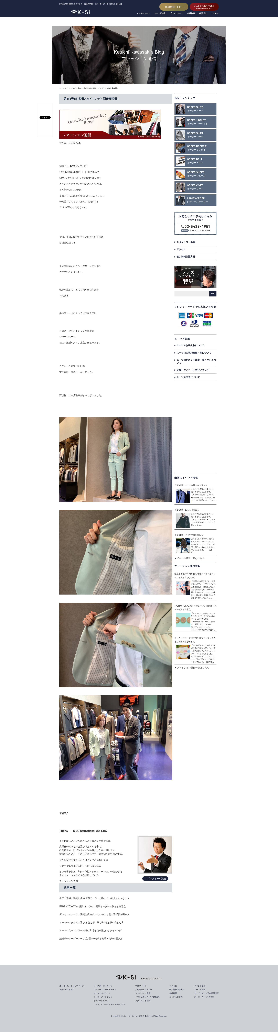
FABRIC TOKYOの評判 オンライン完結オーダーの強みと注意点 (92, 906)
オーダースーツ (143, 13)
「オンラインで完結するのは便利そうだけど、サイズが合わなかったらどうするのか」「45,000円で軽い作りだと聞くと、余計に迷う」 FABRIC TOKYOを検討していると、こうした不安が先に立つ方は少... (203, 621)
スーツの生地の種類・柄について (194, 352)
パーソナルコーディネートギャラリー (110, 1004)
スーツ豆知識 (159, 13)
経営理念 (203, 13)
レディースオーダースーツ (105, 989)
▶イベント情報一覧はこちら (189, 558)
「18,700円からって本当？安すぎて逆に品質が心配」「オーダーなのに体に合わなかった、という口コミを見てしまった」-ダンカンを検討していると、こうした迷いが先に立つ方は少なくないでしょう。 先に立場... (203, 653)
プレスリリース (176, 13)
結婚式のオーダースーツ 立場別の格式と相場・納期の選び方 (90, 938)
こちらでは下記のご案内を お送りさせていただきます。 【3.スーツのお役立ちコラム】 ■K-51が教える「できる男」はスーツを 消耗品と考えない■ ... (203, 494)
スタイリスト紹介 (66, 989)
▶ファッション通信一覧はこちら (191, 667)
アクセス (215, 13)
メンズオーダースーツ (103, 986)
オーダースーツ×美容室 (204, 997)
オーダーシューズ (101, 1001)
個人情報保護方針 (186, 256)
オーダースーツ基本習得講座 (206, 993)
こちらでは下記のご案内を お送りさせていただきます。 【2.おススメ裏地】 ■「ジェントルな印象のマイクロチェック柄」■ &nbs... (203, 519)
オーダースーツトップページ (71, 986)
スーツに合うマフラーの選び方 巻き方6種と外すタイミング (90, 930)
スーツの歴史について (188, 377)
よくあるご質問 (176, 997)
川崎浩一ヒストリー (143, 989)
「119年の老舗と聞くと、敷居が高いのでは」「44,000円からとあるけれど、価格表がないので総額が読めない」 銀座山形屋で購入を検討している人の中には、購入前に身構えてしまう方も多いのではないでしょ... (203, 589)
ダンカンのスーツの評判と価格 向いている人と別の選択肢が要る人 (94, 914)
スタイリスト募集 (186, 242)
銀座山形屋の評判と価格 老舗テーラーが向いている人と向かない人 (94, 898)
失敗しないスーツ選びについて (193, 370)
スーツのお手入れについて (190, 345)
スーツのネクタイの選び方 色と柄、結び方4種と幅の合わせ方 (91, 922)
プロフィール (141, 986)
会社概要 (191, 13)
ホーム (62, 88)
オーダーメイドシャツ (103, 997)
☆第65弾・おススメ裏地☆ (186, 510)
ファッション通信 (74, 88)
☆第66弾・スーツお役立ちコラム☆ (190, 485)
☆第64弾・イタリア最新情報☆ (188, 535)
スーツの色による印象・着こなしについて (196, 361)
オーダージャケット (102, 993)
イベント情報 (199, 986)
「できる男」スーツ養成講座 (147, 997)
